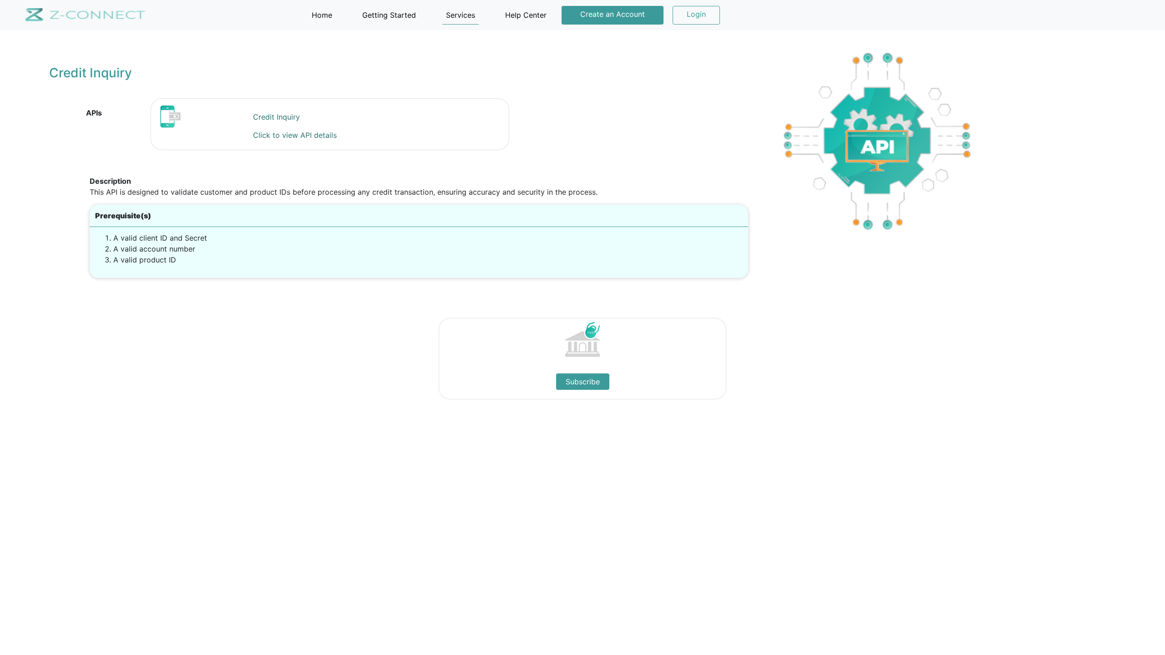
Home (324, 15)
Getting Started (389, 15)
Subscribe (583, 381)
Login (696, 14)
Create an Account (612, 14)
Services (460, 15)
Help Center (526, 15)
